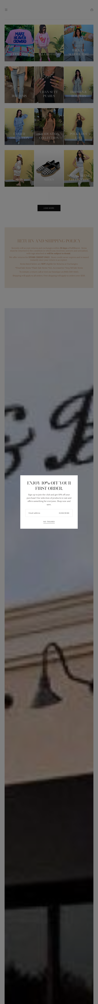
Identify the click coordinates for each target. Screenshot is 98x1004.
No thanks (49, 522)
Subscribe (64, 513)
